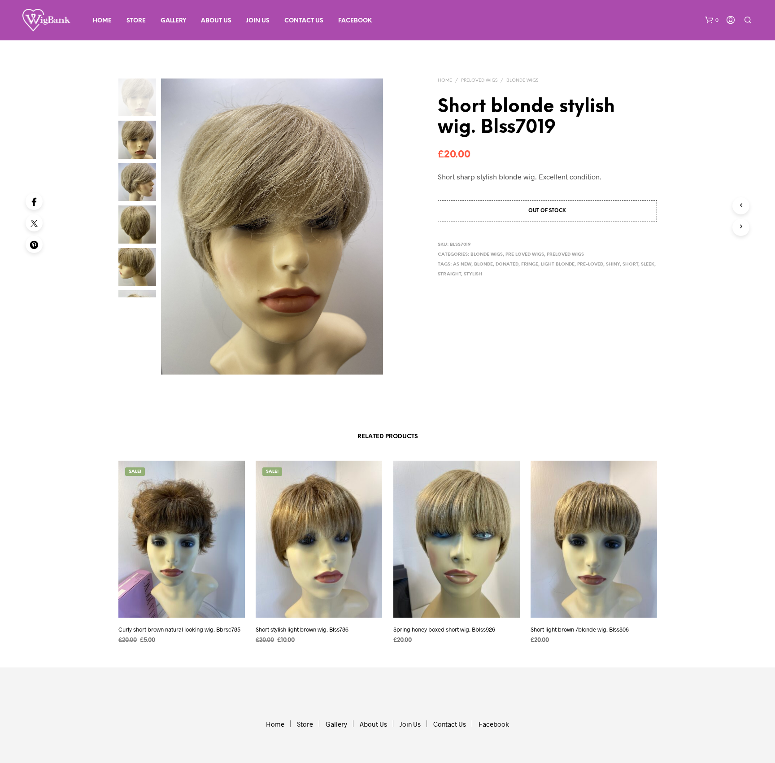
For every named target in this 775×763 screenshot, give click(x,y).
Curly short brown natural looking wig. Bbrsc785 (179, 629)
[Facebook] (34, 201)
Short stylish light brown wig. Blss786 (302, 629)
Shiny (613, 264)
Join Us (258, 21)
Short (630, 264)
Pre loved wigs (524, 254)
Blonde (483, 264)
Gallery (173, 21)
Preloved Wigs (479, 80)
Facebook (355, 21)
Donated (507, 264)
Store (136, 21)
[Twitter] (34, 222)
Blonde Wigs (522, 80)
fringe (529, 264)
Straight (449, 274)
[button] (711, 20)
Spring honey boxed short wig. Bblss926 (444, 629)
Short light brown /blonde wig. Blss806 (580, 629)
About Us (216, 21)
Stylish (473, 274)
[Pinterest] (34, 244)
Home (102, 21)
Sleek (647, 264)
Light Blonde (558, 264)
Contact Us (303, 21)
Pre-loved (590, 264)
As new (462, 264)
